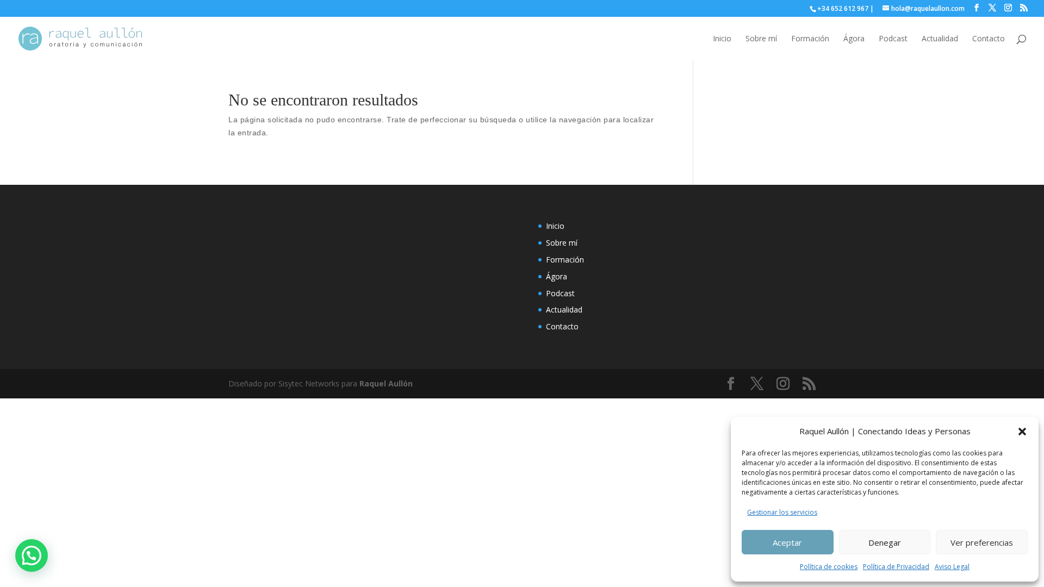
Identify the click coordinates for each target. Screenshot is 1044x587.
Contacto (988, 39)
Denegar (884, 542)
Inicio (722, 39)
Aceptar (787, 542)
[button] (1022, 431)
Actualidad (940, 39)
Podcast (893, 39)
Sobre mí (761, 39)
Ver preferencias (981, 542)
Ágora (854, 39)
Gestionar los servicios (782, 512)
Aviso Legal (952, 566)
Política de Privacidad (896, 566)
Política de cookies (828, 566)
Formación (810, 39)
